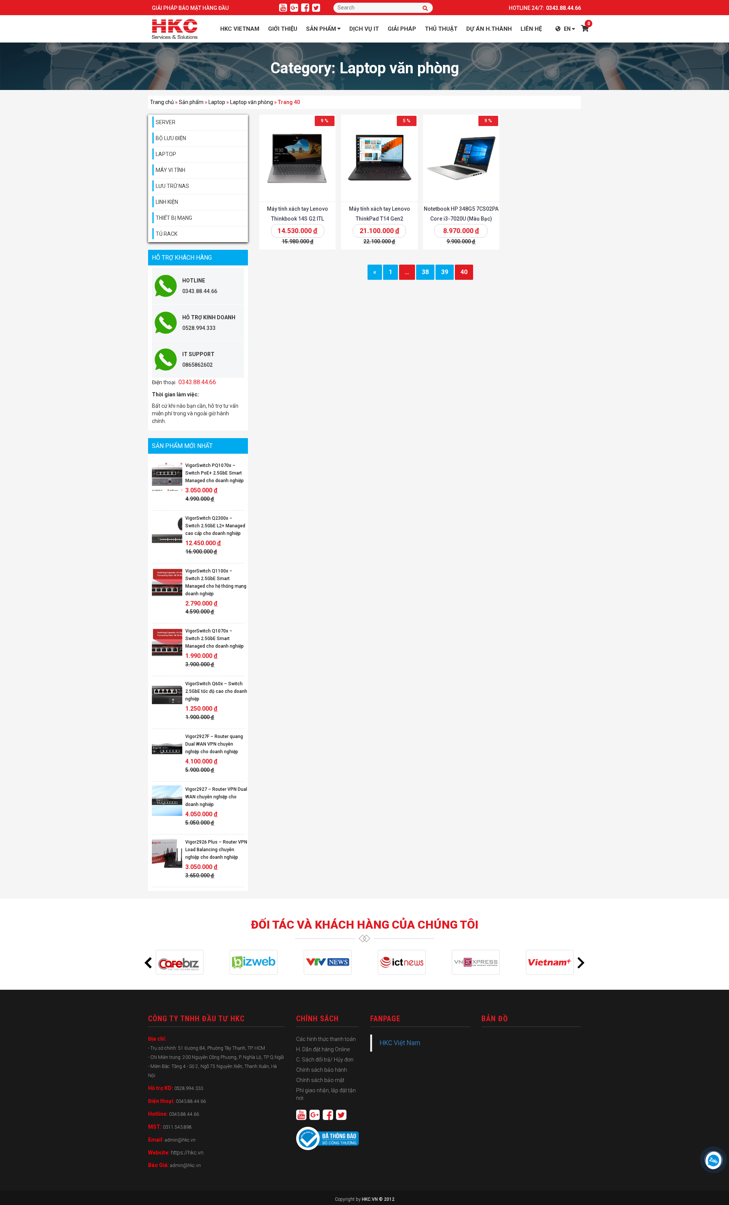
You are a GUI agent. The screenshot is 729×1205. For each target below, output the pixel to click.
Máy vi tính (170, 170)
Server (165, 122)
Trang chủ (162, 102)
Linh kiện (167, 202)
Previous (148, 962)
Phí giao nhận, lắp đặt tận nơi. (326, 1094)
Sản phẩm (321, 28)
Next (581, 962)
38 (424, 272)
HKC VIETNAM (239, 28)
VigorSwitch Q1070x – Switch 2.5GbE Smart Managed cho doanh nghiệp (214, 638)
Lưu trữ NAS (172, 186)
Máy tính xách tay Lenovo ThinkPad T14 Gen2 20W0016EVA (379, 219)
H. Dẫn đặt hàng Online (323, 1049)
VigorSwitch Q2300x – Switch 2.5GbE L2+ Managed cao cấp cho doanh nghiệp (215, 526)
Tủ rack (166, 234)
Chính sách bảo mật (320, 1080)
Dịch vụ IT (364, 28)
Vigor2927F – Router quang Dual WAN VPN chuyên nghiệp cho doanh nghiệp (214, 744)
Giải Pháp (402, 28)
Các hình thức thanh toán (326, 1039)
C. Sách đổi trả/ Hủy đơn (324, 1060)
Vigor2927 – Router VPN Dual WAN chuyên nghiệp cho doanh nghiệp (216, 797)
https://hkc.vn (187, 1153)
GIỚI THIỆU (282, 28)
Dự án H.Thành (489, 28)
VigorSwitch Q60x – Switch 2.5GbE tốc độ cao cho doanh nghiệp (216, 691)
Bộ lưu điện (171, 138)
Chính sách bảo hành (321, 1070)
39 (444, 272)
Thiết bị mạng (174, 218)
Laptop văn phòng (251, 102)
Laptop (216, 102)
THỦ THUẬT (441, 28)
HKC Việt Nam (400, 1043)
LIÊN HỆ (531, 28)
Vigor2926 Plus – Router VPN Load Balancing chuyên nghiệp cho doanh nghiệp (216, 849)
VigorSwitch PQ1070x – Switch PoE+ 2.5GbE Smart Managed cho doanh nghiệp (214, 473)
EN (567, 29)
